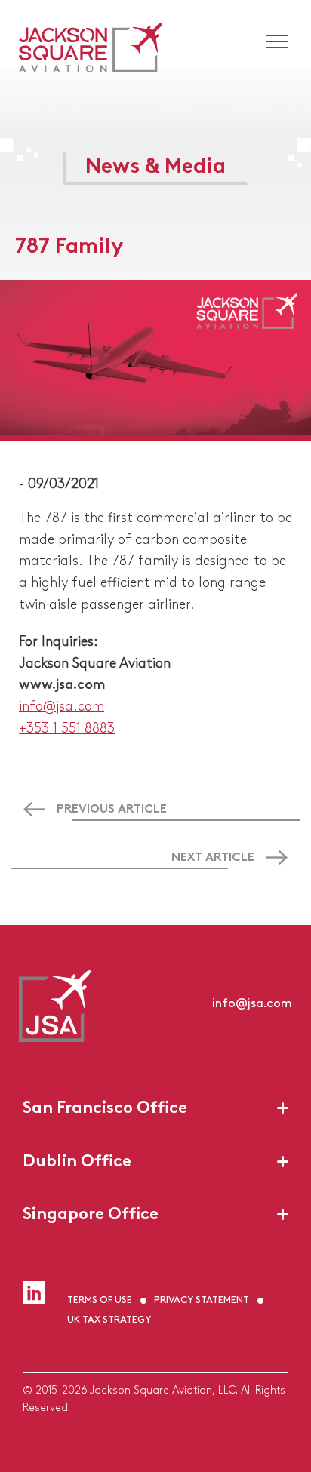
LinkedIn (34, 1292)
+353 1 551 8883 (67, 726)
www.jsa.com (62, 683)
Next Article (212, 856)
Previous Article (112, 807)
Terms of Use (99, 1299)
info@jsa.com (61, 704)
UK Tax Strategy (109, 1318)
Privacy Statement (201, 1299)
